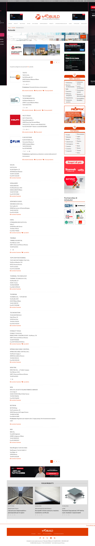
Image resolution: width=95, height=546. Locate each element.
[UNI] (69, 211)
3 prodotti (26, 232)
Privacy (63, 543)
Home (9, 27)
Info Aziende (35, 23)
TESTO (24, 72)
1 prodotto (26, 252)
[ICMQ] (69, 216)
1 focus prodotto (48, 159)
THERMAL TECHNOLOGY (18, 276)
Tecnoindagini (26, 96)
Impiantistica (69, 98)
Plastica (79, 141)
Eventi (70, 23)
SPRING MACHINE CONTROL (19, 349)
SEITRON (13, 405)
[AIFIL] (80, 222)
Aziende (10, 23)
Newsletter (84, 23)
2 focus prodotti (48, 110)
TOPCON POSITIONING (18, 258)
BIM (67, 89)
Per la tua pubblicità (47, 533)
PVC (78, 143)
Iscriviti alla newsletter (64, 1)
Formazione (76, 23)
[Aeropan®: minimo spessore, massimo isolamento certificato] (47, 495)
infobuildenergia (12, 1)
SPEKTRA (13, 367)
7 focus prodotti (48, 90)
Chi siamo (33, 533)
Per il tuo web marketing (50, 1)
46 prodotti (39, 90)
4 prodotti (38, 110)
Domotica (68, 91)
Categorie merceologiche (61, 23)
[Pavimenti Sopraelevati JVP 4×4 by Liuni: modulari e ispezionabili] (74, 495)
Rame (78, 146)
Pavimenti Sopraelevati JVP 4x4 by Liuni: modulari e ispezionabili (73, 511)
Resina (78, 148)
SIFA (11, 387)
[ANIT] (80, 211)
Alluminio (68, 137)
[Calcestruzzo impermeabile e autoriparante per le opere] (20, 495)
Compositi (68, 151)
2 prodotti (26, 344)
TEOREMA (13, 294)
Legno (78, 136)
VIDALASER (14, 183)
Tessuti (79, 150)
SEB (11, 429)
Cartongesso (69, 144)
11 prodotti (39, 159)
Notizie (28, 23)
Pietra (78, 139)
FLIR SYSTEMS (27, 137)
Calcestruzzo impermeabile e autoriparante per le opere (17, 511)
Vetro (78, 152)
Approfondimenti (44, 23)
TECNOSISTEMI (15, 312)
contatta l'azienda (28, 90)
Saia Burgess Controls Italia (18, 447)
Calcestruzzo (69, 141)
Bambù (68, 139)
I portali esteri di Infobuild (35, 1)
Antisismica (69, 82)
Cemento (68, 146)
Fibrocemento (80, 134)
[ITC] (69, 205)
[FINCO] (80, 216)
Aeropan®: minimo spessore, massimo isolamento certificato (47, 511)
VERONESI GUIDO (16, 201)
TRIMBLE (13, 238)
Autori (39, 533)
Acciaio (68, 134)
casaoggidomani (22, 1)
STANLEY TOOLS (15, 331)
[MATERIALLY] (80, 205)
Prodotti (16, 23)
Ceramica (68, 148)
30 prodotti (39, 132)
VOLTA (12, 165)
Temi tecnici (22, 23)
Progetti (51, 23)
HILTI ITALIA (26, 115)
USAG (12, 220)
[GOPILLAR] (69, 222)
